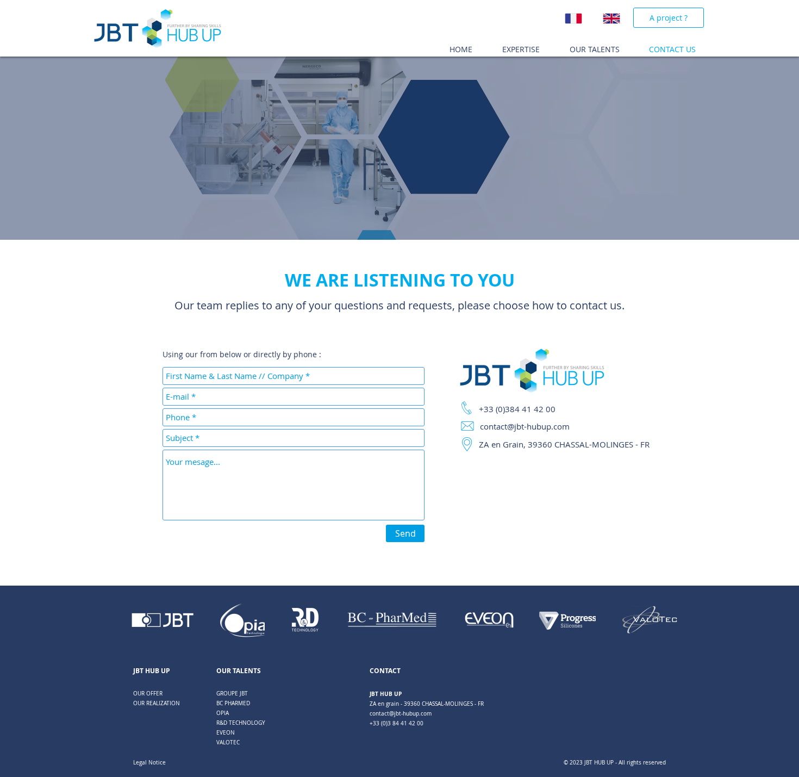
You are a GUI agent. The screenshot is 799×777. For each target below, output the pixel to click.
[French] (576, 18)
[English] (614, 18)
